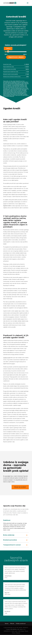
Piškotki (12, 623)
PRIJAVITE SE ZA (16, 57)
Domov (6, 623)
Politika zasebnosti (21, 623)
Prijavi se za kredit (20, 487)
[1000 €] (8, 52)
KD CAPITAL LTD (14, 629)
